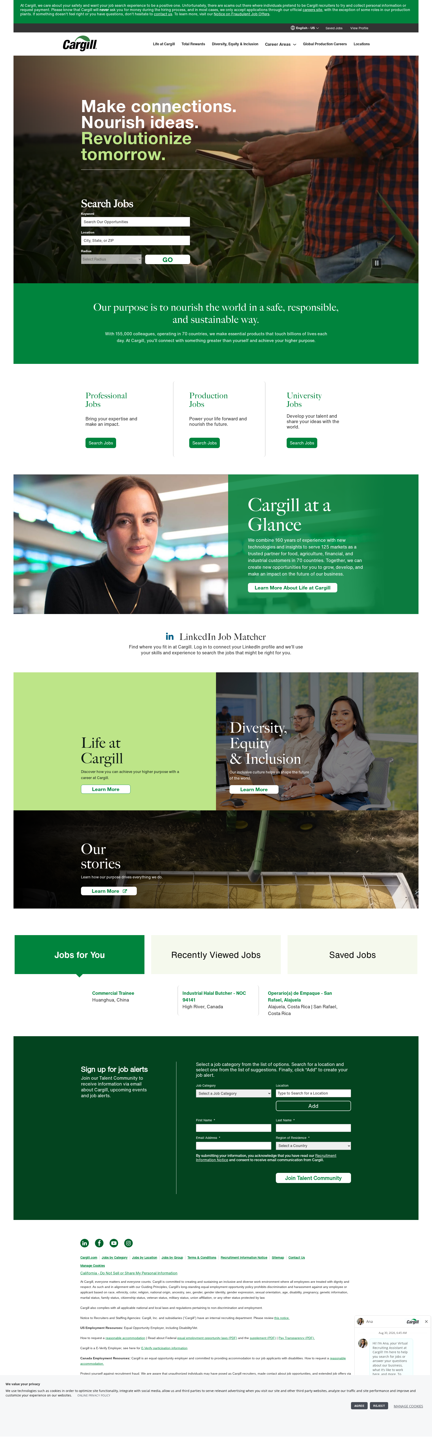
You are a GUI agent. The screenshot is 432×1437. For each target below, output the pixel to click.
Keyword (87, 214)
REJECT (379, 1406)
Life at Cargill (164, 44)
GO (167, 259)
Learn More (111, 789)
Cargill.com (88, 1257)
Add (313, 1106)
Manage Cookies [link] (92, 1265)
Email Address (208, 1138)
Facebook (99, 1243)
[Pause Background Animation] (377, 263)
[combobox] (135, 240)
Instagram (128, 1243)
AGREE (359, 1406)
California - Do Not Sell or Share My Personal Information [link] (129, 1273)
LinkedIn (84, 1243)
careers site (312, 9)
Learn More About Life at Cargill (293, 588)
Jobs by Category (115, 1257)
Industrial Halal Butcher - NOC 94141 (214, 996)
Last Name (285, 1120)
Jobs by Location (144, 1257)
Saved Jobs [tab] (352, 954)
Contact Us (296, 1257)
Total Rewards (193, 44)
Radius (86, 251)
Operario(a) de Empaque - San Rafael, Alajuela (300, 996)
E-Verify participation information (164, 1348)
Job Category (206, 1085)
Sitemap (278, 1257)
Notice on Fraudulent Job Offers (241, 14)
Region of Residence (293, 1138)
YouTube (114, 1243)
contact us (163, 14)
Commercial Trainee (113, 993)
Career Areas (278, 44)
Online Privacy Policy (93, 1395)
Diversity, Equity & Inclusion (235, 44)
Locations (362, 44)
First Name (205, 1120)
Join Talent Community (313, 1178)
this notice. (282, 1318)
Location (87, 232)
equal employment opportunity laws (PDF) (207, 1338)
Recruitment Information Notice (244, 1257)
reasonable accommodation (125, 1338)
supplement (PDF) (263, 1338)
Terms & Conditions (201, 1257)
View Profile (359, 28)
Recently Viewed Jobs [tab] (216, 954)
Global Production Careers (325, 44)
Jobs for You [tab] (79, 954)
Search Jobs (102, 443)
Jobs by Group (172, 1257)
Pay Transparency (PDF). (297, 1338)
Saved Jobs (334, 28)
